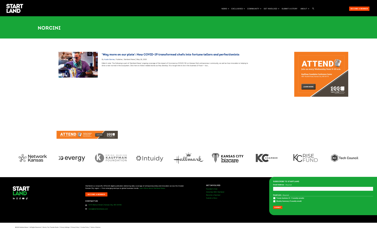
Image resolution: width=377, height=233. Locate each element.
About (304, 9)
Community (253, 9)
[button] (228, 9)
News (224, 9)
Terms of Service (95, 227)
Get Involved (270, 9)
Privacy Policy (75, 227)
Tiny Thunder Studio (53, 227)
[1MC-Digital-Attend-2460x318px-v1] (87, 135)
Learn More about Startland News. (152, 188)
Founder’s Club (211, 189)
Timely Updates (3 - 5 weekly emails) (290, 198)
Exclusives (237, 9)
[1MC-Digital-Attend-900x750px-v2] (321, 53)
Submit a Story (289, 9)
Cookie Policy (85, 227)
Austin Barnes (109, 59)
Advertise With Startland (215, 192)
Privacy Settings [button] (65, 227)
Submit (277, 207)
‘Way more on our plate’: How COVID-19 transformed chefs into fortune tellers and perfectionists (170, 54)
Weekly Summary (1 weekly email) (289, 201)
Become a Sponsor (213, 195)
